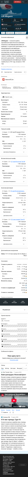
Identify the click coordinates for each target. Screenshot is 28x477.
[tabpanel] (14, 143)
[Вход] (26, 1)
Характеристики (8, 72)
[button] (27, 38)
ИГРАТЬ (17, 2)
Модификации (6, 309)
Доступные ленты (8, 215)
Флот (13, 410)
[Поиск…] (23, 1)
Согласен (22, 464)
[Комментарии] (10, 412)
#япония (18, 410)
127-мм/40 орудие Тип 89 (18, 161)
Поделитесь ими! (14, 360)
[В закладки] (13, 412)
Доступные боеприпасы (10, 152)
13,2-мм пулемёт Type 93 (18, 219)
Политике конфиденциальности (8, 473)
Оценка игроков (18, 72)
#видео (3, 410)
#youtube (8, 410)
